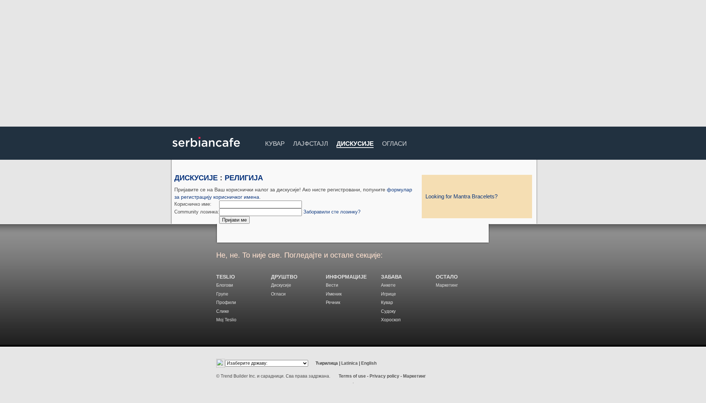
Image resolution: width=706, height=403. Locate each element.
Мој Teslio (226, 319)
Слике (222, 311)
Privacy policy (384, 376)
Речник (333, 302)
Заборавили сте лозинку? (331, 212)
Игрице (388, 294)
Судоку (388, 311)
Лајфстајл (310, 142)
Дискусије (355, 144)
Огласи (394, 142)
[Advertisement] (353, 64)
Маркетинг (447, 285)
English (369, 363)
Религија (244, 178)
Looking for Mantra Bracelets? (461, 196)
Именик (334, 294)
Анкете (388, 285)
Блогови (224, 285)
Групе (222, 294)
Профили (226, 302)
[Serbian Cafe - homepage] (206, 149)
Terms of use (352, 376)
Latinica (349, 363)
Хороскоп (391, 319)
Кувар (275, 142)
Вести (332, 285)
